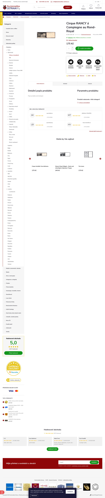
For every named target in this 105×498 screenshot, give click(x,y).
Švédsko (9, 248)
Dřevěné (11, 65)
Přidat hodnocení (13, 353)
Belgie (9, 148)
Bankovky (8, 39)
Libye (9, 184)
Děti (10, 57)
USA (9, 259)
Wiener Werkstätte (13, 127)
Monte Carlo (10, 205)
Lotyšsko (10, 189)
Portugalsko (10, 225)
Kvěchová (11, 80)
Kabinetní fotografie (13, 75)
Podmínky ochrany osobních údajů (21, 1)
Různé (10, 139)
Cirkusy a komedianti (14, 55)
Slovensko (10, 243)
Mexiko (9, 200)
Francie (9, 161)
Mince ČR (8, 320)
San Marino (10, 238)
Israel (9, 166)
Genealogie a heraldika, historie (13, 290)
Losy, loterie (9, 298)
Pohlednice (8, 47)
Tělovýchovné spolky (13, 119)
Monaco (9, 202)
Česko (9, 50)
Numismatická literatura (11, 305)
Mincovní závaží (9, 36)
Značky (7, 331)
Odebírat (94, 462)
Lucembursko (12, 191)
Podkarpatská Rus (12, 220)
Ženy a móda (12, 134)
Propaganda (11, 98)
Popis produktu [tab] (40, 83)
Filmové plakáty (9, 287)
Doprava (11, 63)
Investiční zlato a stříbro (11, 28)
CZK (98, 1)
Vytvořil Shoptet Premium (97, 495)
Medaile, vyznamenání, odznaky (13, 268)
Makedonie (10, 197)
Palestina (10, 215)
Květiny (10, 83)
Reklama (11, 104)
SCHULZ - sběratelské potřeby (65, 480)
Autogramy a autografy (11, 279)
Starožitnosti (9, 294)
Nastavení (34, 495)
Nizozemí (10, 210)
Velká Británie (11, 261)
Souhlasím (70, 491)
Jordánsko (10, 168)
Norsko (9, 213)
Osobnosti (11, 93)
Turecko (9, 254)
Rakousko (10, 228)
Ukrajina (9, 256)
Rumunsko (10, 231)
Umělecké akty (12, 121)
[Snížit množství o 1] (72, 49)
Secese (10, 111)
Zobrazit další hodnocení (95, 131)
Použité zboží (9, 324)
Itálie (9, 173)
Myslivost (11, 86)
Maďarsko (10, 195)
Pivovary (11, 96)
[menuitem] (8, 13)
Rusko (9, 233)
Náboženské (11, 88)
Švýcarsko (10, 251)
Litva (9, 186)
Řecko (9, 236)
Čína (9, 156)
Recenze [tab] (65, 83)
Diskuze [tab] (90, 83)
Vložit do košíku (85, 48)
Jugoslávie (10, 171)
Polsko (9, 223)
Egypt (9, 158)
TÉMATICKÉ (10, 52)
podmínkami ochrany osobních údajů (80, 466)
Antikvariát (8, 328)
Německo (10, 207)
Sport (10, 114)
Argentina (10, 145)
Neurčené (11, 91)
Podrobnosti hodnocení (86, 34)
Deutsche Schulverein (14, 60)
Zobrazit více (52, 449)
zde (62, 492)
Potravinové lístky (10, 302)
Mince (7, 32)
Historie (11, 68)
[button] (42, 170)
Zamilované (11, 129)
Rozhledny (11, 109)
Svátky (10, 116)
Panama (9, 218)
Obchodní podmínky (7, 1)
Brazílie (9, 150)
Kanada (9, 181)
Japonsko (10, 176)
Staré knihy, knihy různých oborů (13, 313)
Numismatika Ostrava (39, 480)
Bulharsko (10, 153)
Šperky (7, 272)
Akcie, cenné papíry (10, 275)
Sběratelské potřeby (10, 43)
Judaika (10, 73)
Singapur (10, 241)
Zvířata (10, 132)
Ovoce (10, 101)
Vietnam (9, 264)
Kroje (10, 78)
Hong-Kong (10, 163)
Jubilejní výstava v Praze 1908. (15, 70)
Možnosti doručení (73, 40)
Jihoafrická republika (12, 179)
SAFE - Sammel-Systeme (51, 480)
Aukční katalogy (10, 309)
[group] (42, 159)
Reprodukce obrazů (13, 106)
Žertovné (11, 137)
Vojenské (11, 124)
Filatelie (8, 283)
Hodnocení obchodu (52, 429)
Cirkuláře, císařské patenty (12, 316)
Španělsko (10, 246)
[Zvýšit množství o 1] (72, 48)
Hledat (67, 7)
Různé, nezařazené (13, 142)
